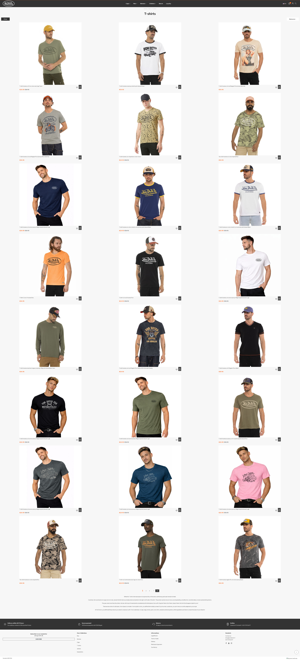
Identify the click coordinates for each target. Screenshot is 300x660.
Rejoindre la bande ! (137, 339)
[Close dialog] (174, 315)
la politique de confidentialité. (137, 344)
